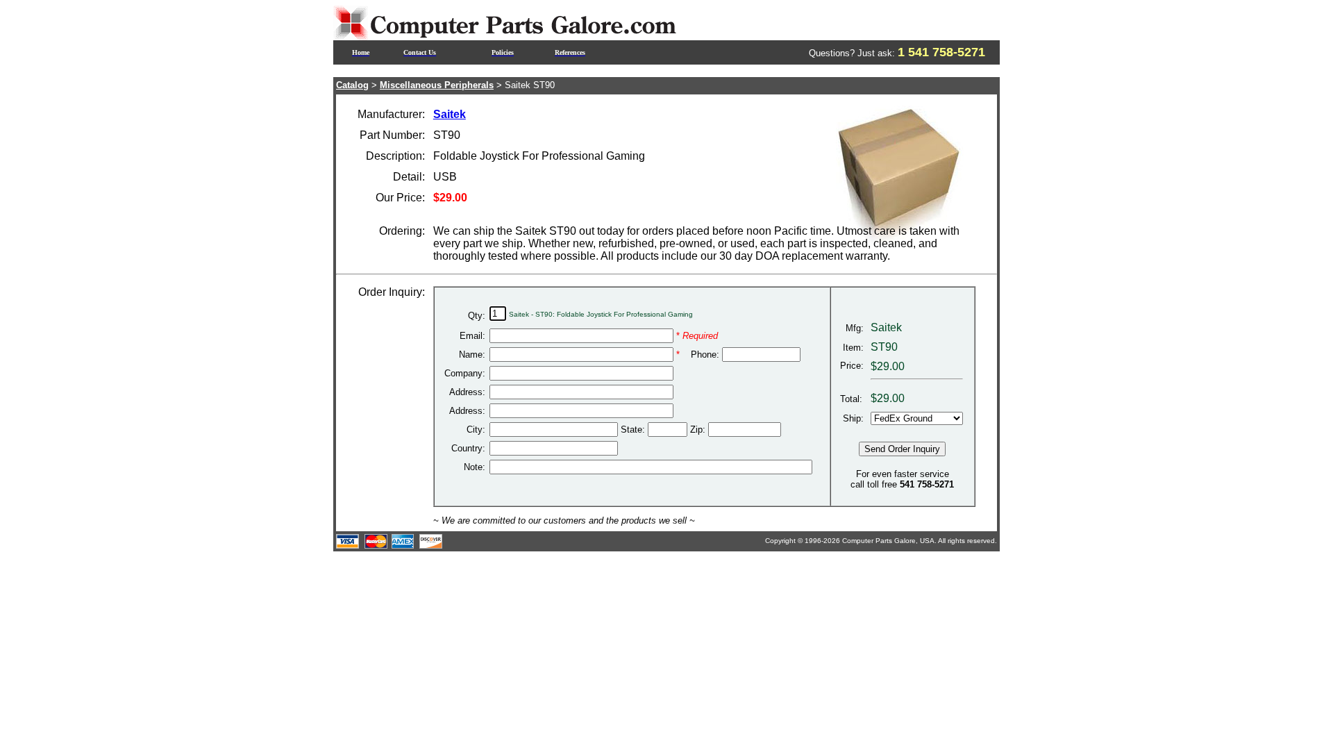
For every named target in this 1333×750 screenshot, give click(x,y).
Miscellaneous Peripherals (437, 85)
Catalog (352, 85)
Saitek (449, 114)
